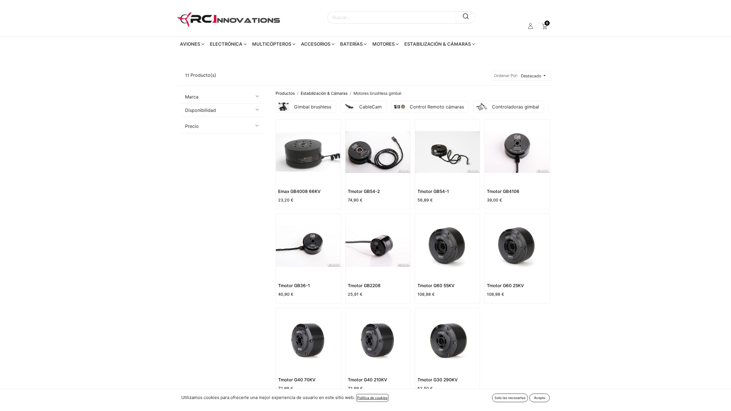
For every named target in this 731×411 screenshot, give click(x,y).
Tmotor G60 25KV (505, 285)
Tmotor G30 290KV (437, 379)
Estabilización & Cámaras (324, 93)
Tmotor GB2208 (364, 285)
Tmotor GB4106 (503, 191)
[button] (534, 75)
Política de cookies (372, 398)
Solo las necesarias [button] (510, 398)
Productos (285, 93)
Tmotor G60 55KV (436, 285)
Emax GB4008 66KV (299, 191)
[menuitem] (545, 26)
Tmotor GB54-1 (433, 191)
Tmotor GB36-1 (294, 285)
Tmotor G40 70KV (297, 379)
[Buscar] (466, 17)
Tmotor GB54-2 (364, 191)
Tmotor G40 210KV (367, 379)
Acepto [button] (539, 398)
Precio (192, 126)
